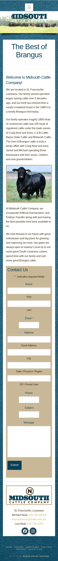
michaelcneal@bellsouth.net (29, 519)
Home (9, 547)
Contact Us (35, 549)
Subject (29, 407)
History (19, 547)
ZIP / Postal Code (29, 384)
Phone (29, 393)
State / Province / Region (29, 371)
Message (29, 422)
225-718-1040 (35, 523)
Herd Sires (32, 547)
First (29, 296)
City (29, 358)
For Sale (46, 547)
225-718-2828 (36, 515)
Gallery (21, 549)
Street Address (29, 345)
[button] (29, 7)
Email (29, 318)
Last (29, 309)
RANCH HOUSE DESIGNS (36, 556)
